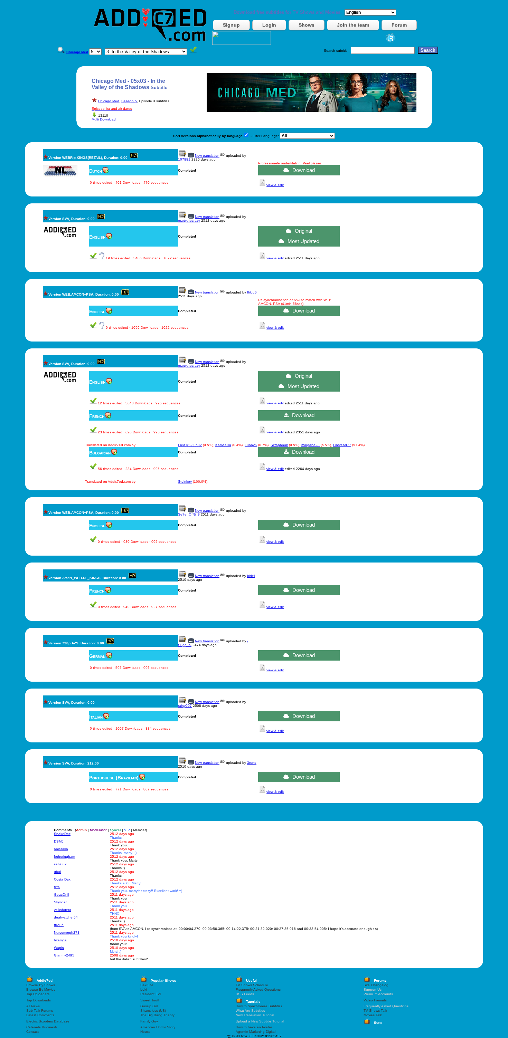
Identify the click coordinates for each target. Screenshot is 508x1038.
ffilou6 (252, 292)
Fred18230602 (190, 445)
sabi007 (60, 864)
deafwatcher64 (66, 917)
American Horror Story (157, 1027)
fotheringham (64, 856)
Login (269, 25)
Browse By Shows (40, 985)
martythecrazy (189, 220)
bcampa (60, 940)
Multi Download (104, 119)
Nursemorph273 (66, 932)
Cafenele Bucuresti (41, 1027)
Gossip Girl (149, 1006)
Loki (143, 989)
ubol (57, 872)
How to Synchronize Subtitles (259, 1006)
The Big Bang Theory (157, 1015)
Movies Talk (373, 1015)
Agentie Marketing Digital (255, 1032)
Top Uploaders (37, 994)
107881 (184, 159)
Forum (399, 25)
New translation (207, 155)
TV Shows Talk (375, 1010)
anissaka (61, 849)
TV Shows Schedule (252, 985)
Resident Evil (150, 994)
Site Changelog (376, 985)
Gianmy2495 (64, 955)
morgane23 (310, 445)
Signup (231, 25)
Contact (32, 1032)
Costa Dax (62, 879)
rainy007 (185, 706)
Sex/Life (146, 985)
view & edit (275, 185)
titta (57, 887)
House (145, 1032)
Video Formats (375, 1000)
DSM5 (59, 841)
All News (33, 1006)
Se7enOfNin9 (189, 514)
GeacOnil (61, 894)
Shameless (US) (153, 1010)
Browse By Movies (40, 989)
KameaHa (223, 445)
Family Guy (149, 1021)
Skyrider (60, 902)
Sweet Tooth (150, 1000)
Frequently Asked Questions (258, 989)
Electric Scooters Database (47, 1021)
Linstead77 (342, 445)
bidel (251, 576)
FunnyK (251, 445)
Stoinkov (185, 481)
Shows (306, 25)
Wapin (59, 948)
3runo (251, 763)
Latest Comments (40, 1015)
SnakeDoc (62, 834)
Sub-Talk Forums (39, 1010)
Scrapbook (279, 445)
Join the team (353, 25)
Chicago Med (108, 101)
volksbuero (62, 910)
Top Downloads (38, 1000)
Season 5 (129, 101)
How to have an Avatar (254, 1027)
